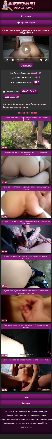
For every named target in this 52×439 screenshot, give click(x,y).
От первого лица (21, 104)
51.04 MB (29, 91)
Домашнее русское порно (15, 107)
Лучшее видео (27, 22)
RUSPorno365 (11, 411)
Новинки (27, 16)
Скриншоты (26, 66)
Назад (26, 397)
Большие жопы (38, 104)
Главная (26, 403)
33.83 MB (12, 97)
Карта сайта (26, 427)
